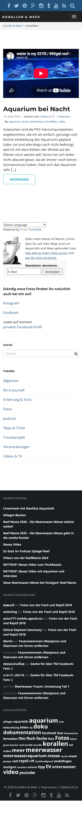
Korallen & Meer (21, 17)
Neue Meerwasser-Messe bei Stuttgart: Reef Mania (39, 583)
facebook (49, 733)
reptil (23, 760)
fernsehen (10, 739)
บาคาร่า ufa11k (13, 675)
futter (73, 738)
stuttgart (9, 767)
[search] (72, 5)
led (71, 745)
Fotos (7, 409)
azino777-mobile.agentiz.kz (23, 618)
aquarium (14, 121)
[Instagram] (41, 5)
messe (54, 755)
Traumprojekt (14, 437)
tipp (41, 766)
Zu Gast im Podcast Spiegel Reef (26, 551)
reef (15, 761)
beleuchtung (11, 727)
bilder (24, 727)
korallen (55, 743)
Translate (34, 229)
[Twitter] (16, 5)
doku (40, 726)
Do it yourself (13, 390)
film (22, 738)
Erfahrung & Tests (17, 399)
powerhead (36, 121)
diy (31, 727)
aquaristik (20, 721)
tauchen (22, 767)
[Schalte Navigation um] (74, 16)
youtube (27, 772)
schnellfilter (51, 121)
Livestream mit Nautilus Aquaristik (28, 508)
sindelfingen (63, 761)
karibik (29, 745)
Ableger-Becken (14, 515)
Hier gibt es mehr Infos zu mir (46, 253)
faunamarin (71, 733)
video (62, 121)
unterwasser (64, 766)
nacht (25, 121)
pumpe (7, 761)
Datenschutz (69, 787)
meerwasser (44, 750)
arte (61, 721)
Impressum (49, 787)
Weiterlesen (19, 179)
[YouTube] (56, 5)
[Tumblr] (48, 5)
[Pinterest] (24, 5)
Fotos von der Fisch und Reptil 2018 (46, 605)
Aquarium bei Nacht (36, 109)
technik (32, 767)
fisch (30, 738)
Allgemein (11, 380)
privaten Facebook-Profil (22, 327)
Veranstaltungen (16, 446)
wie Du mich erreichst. (41, 258)
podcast (9, 418)
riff (31, 761)
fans (60, 733)
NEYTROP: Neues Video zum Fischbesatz (32, 565)
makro (7, 751)
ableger (8, 721)
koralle (38, 745)
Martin (8, 641)
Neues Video (12, 544)
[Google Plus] (33, 5)
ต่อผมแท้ (8, 605)
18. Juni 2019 (12, 116)
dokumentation (22, 732)
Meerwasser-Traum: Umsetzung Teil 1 (42, 686)
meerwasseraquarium (25, 755)
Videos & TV (47, 116)
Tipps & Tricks (14, 428)
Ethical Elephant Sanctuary (22, 630)
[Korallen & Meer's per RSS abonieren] (64, 5)
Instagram (11, 303)
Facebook (10, 312)
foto (51, 739)
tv (48, 766)
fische (41, 738)
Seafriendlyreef (44, 761)
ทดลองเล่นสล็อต (13, 664)
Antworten (64, 116)
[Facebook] (8, 5)
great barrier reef (13, 745)
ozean (72, 756)
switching (10, 612)
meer (18, 750)
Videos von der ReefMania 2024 (25, 558)
